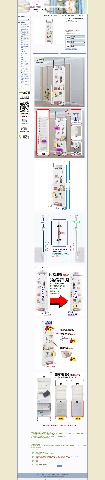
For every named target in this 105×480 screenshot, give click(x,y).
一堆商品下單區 (24, 88)
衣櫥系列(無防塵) (24, 44)
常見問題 (37, 474)
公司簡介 (43, 474)
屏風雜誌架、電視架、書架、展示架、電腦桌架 (25, 65)
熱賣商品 (48, 474)
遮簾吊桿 (22, 57)
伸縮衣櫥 (22, 36)
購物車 (58, 474)
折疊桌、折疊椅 (24, 74)
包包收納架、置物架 (25, 76)
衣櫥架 (22, 40)
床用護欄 (22, 72)
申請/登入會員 (65, 474)
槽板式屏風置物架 (24, 24)
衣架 (22, 55)
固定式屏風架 (23, 61)
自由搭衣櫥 (23, 51)
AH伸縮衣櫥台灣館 (24, 32)
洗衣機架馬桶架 (24, 53)
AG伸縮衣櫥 (23, 34)
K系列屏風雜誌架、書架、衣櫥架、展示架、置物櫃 (25, 69)
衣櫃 (22, 42)
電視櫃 (22, 49)
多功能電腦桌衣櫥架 (25, 38)
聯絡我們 (54, 474)
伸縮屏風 (22, 59)
